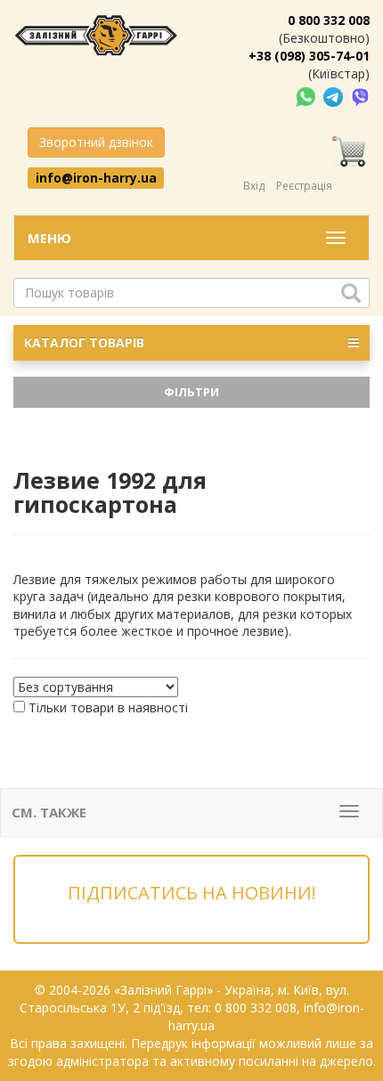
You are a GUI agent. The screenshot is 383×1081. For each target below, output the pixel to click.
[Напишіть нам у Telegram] (334, 95)
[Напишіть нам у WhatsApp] (307, 95)
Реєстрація (304, 185)
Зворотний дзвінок (96, 142)
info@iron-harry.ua (96, 177)
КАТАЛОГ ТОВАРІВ (84, 342)
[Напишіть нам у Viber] (360, 95)
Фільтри (191, 392)
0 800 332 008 (329, 20)
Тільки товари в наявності (108, 707)
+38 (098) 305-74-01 (309, 55)
